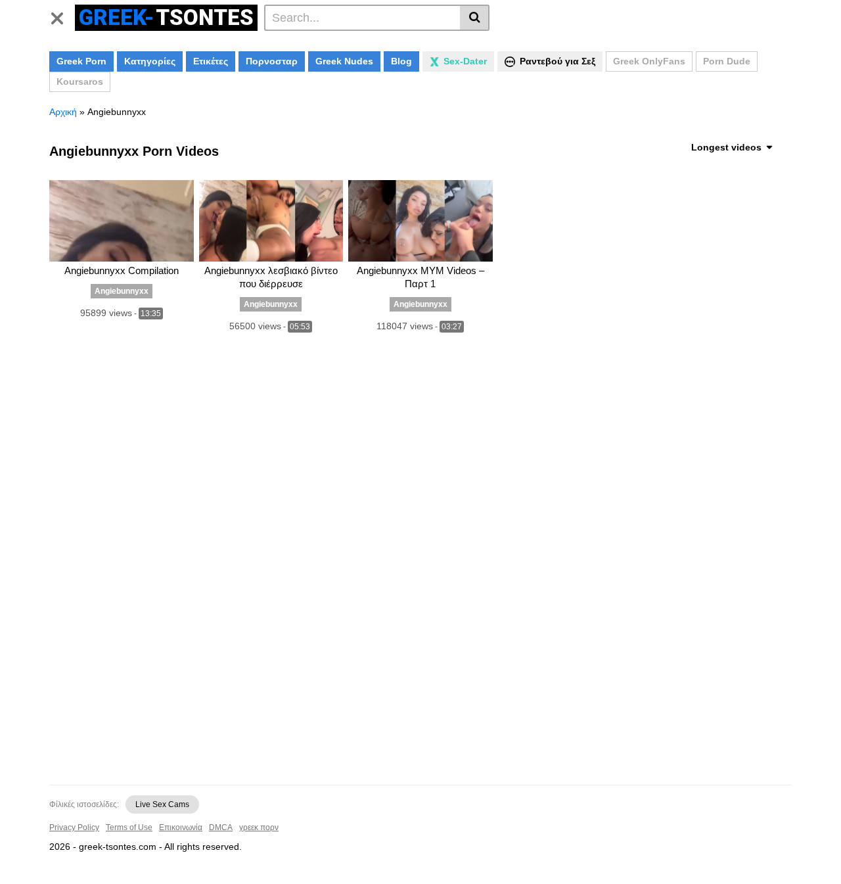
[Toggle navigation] (62, 16)
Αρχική (63, 111)
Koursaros (80, 81)
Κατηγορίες (149, 61)
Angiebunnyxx (121, 291)
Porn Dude (726, 61)
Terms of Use (129, 827)
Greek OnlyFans (649, 61)
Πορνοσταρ (272, 61)
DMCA (221, 827)
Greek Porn (81, 61)
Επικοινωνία (180, 827)
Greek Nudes (344, 61)
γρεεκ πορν (259, 827)
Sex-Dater (465, 61)
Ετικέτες (210, 61)
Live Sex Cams (162, 804)
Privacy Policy (74, 827)
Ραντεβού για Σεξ (557, 61)
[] (474, 18)
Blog (401, 61)
